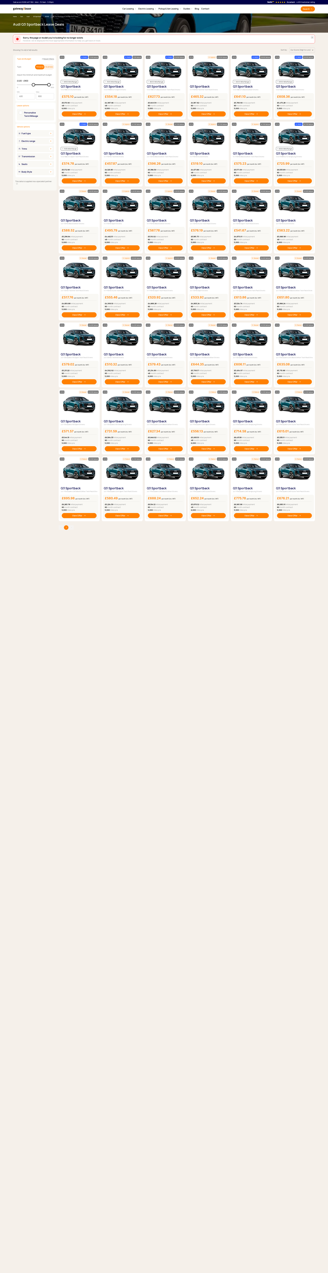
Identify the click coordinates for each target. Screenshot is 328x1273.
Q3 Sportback (37, 16)
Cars (21, 16)
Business (49, 67)
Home (15, 16)
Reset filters (48, 59)
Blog (197, 8)
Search (306, 9)
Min (18, 92)
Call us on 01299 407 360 (23, 2)
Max (37, 92)
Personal (39, 67)
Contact (205, 8)
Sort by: (284, 50)
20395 (47, 16)
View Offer (77, 114)
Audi (28, 16)
